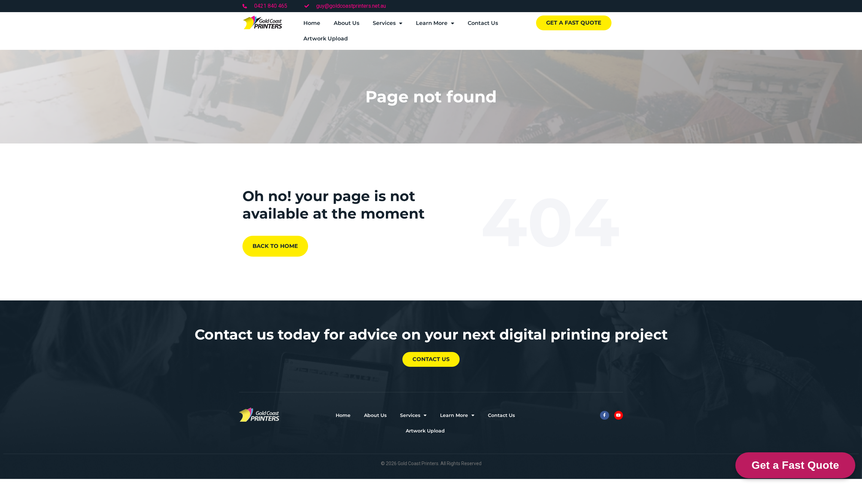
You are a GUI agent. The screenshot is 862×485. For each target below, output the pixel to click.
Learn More (431, 23)
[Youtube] (618, 415)
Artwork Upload (325, 38)
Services (384, 23)
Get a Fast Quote (795, 465)
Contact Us (483, 23)
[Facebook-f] (604, 415)
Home (311, 23)
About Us (346, 23)
